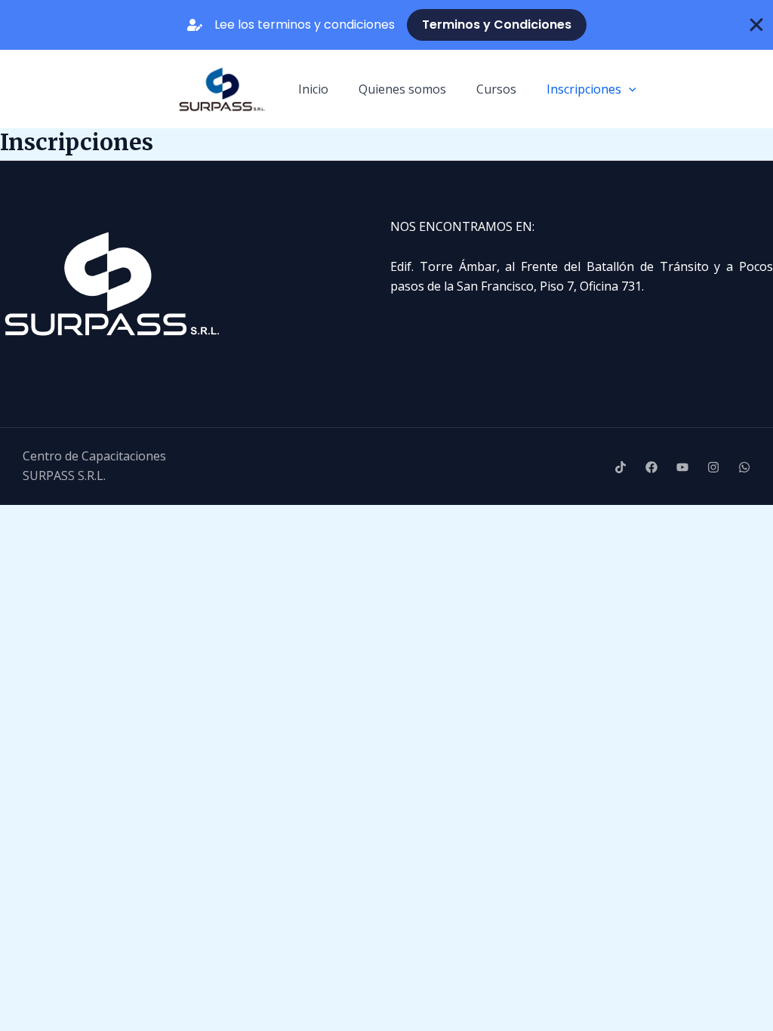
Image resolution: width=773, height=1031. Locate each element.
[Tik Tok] (620, 467)
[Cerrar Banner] (756, 25)
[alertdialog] (386, 25)
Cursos (496, 89)
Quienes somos (402, 89)
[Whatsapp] (744, 467)
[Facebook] (651, 467)
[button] (628, 89)
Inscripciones (584, 89)
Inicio (313, 89)
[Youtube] (682, 467)
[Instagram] (713, 467)
